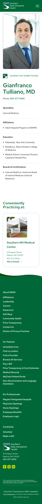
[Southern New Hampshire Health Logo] (15, 450)
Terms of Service (18, 491)
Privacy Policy (8, 491)
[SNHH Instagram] (9, 466)
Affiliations (8, 297)
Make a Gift (8, 436)
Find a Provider (10, 355)
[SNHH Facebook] (4, 466)
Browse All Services (12, 359)
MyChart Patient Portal (14, 376)
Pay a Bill (7, 363)
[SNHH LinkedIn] (13, 466)
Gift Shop (7, 314)
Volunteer (7, 432)
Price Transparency (12, 322)
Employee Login (11, 416)
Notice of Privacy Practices (16, 331)
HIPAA (27, 491)
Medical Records (11, 372)
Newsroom (8, 310)
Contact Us (8, 327)
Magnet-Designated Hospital (17, 399)
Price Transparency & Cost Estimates (21, 368)
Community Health (12, 318)
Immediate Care (11, 346)
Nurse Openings (11, 407)
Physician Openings (12, 403)
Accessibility (34, 491)
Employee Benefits (12, 412)
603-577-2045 (17, 98)
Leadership (8, 301)
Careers (7, 305)
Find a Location (10, 351)
